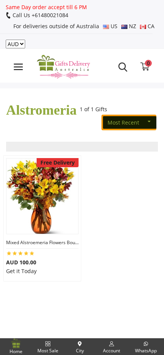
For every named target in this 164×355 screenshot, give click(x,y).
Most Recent (123, 122)
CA (150, 26)
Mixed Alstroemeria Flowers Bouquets (42, 242)
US (113, 26)
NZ (131, 26)
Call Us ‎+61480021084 (39, 15)
